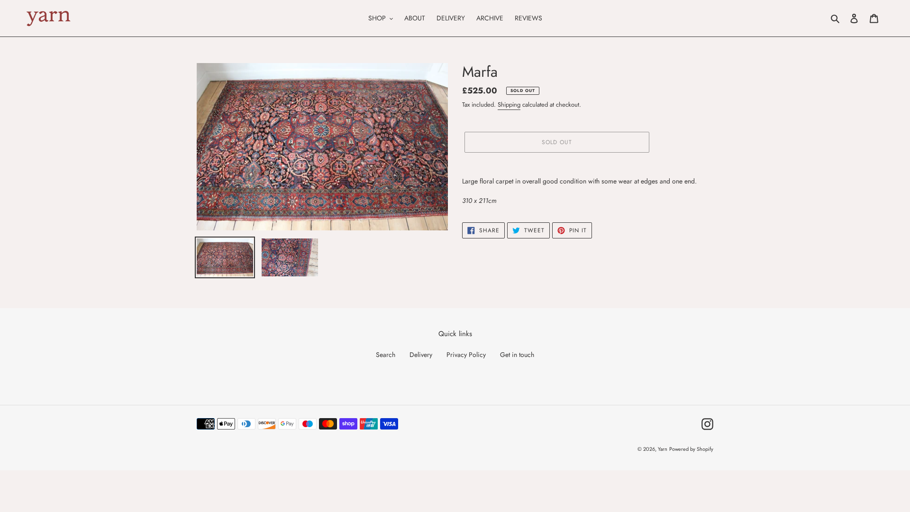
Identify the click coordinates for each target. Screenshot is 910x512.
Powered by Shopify (691, 449)
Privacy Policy (466, 354)
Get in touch (517, 354)
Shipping (509, 104)
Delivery (421, 354)
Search (385, 354)
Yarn (662, 449)
